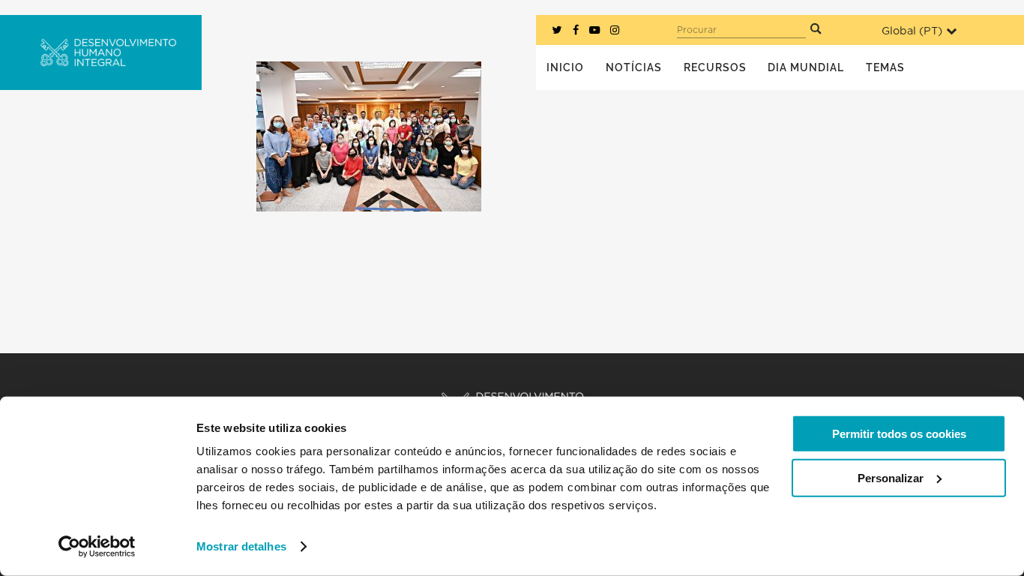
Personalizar (891, 477)
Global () (912, 31)
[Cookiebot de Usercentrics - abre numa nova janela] (97, 547)
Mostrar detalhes (241, 546)
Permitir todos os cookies (899, 434)
